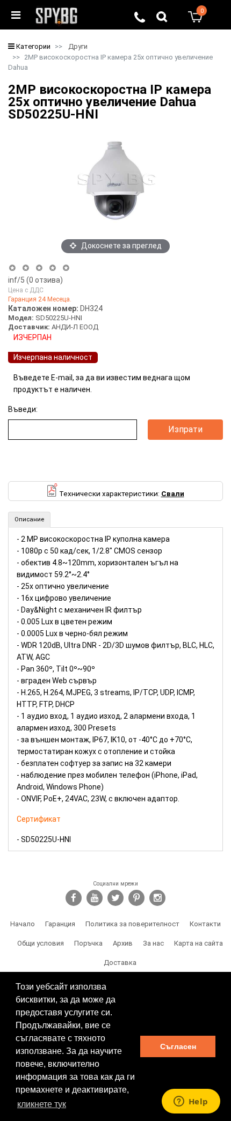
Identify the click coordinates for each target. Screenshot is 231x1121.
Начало (22, 924)
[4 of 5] (52, 268)
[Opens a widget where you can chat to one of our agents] (190, 1102)
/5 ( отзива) (35, 280)
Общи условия (40, 943)
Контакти (205, 924)
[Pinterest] (136, 898)
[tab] (29, 520)
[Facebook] (74, 898)
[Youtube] (94, 898)
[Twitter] (115, 898)
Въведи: (23, 409)
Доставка (120, 962)
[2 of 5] (25, 268)
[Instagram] (157, 898)
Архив (123, 943)
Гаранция (60, 924)
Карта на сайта (198, 943)
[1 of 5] (12, 268)
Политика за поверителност (132, 924)
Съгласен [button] (178, 1046)
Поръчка (88, 943)
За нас (153, 943)
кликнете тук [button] (41, 1104)
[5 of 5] (66, 268)
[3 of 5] (39, 268)
